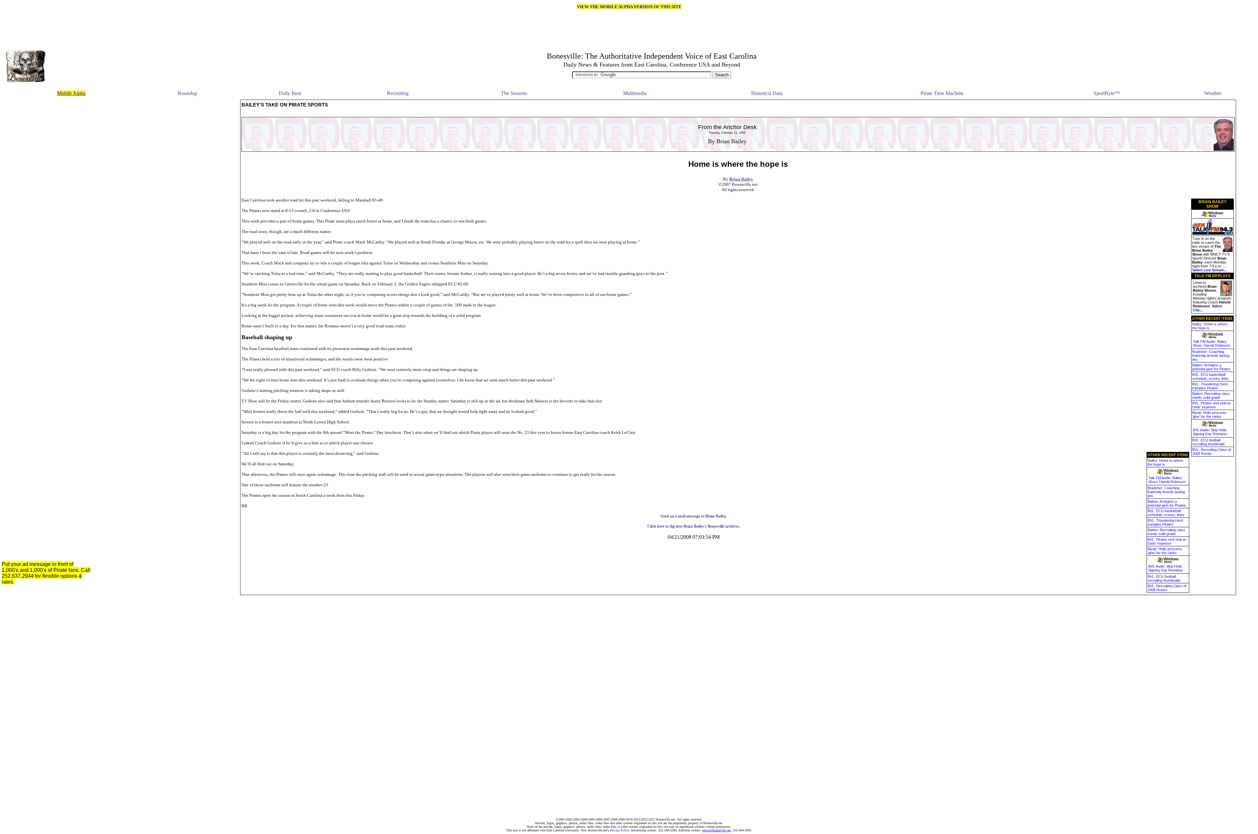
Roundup (187, 93)
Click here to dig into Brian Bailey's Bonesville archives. (693, 526)
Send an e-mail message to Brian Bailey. (693, 516)
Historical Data (766, 93)
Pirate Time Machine (942, 93)
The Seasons (514, 93)
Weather (1212, 93)
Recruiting (398, 93)
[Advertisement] (171, 198)
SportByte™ (1107, 93)
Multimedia (635, 93)
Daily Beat (290, 93)
